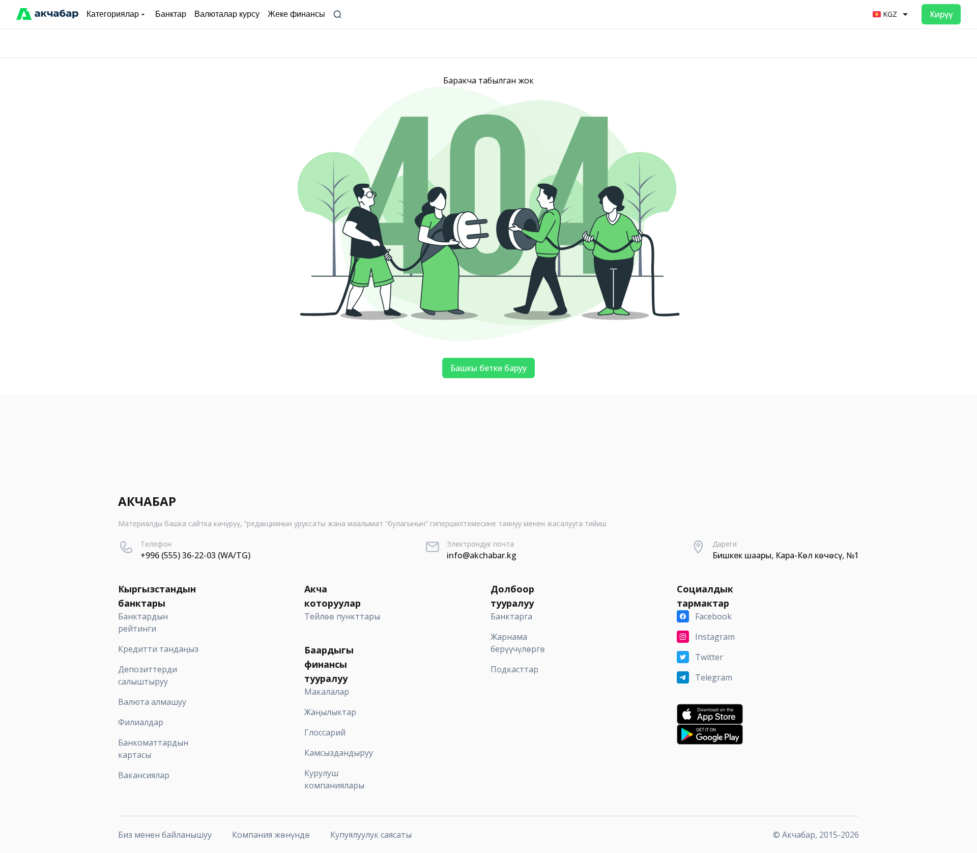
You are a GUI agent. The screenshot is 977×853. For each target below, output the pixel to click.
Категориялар (113, 14)
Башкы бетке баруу (488, 368)
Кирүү (941, 14)
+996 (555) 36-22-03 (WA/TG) (195, 555)
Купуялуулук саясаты (371, 834)
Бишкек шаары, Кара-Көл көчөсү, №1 (785, 555)
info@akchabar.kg (481, 555)
